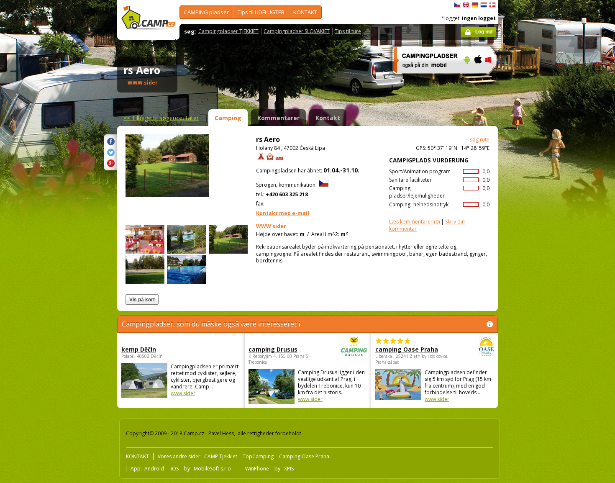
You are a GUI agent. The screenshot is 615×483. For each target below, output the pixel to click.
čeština (457, 5)
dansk (492, 5)
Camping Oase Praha (304, 456)
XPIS (289, 468)
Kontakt (327, 118)
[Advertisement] (533, 251)
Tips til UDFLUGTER (261, 12)
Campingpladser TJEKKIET (228, 31)
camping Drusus (273, 349)
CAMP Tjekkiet (220, 456)
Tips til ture (348, 31)
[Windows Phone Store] (493, 78)
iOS (174, 468)
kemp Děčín (138, 349)
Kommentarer (278, 118)
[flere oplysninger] (423, 78)
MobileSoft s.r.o (213, 468)
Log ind (483, 32)
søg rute (479, 139)
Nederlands (483, 5)
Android (154, 468)
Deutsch (475, 5)
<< (161, 118)
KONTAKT (305, 12)
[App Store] (477, 78)
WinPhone (257, 468)
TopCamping (258, 456)
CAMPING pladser (206, 12)
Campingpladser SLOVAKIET (297, 31)
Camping (228, 118)
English (466, 5)
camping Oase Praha (406, 349)
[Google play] (466, 78)
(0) (414, 221)
